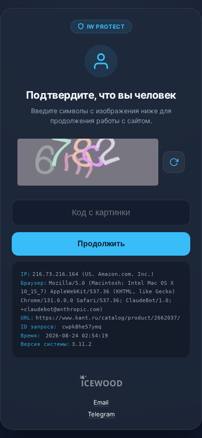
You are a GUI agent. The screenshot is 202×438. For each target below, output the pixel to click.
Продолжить (101, 244)
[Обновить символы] (174, 162)
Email (101, 402)
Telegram (101, 414)
